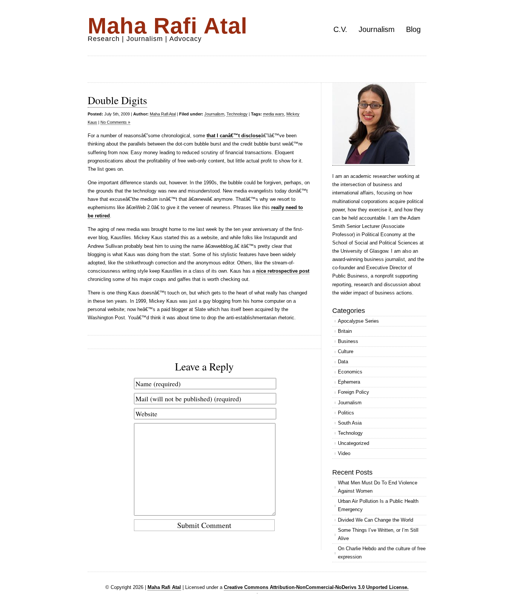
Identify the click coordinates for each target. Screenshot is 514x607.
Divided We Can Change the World (375, 520)
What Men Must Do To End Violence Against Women (377, 487)
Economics (350, 372)
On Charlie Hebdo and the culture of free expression (382, 553)
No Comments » (115, 122)
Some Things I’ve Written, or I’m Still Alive (378, 534)
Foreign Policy (353, 392)
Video (344, 453)
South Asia (350, 423)
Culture (345, 351)
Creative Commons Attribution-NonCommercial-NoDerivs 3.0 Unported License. (316, 587)
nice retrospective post (282, 271)
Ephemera (349, 382)
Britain (345, 331)
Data (343, 361)
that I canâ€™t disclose (234, 135)
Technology (237, 114)
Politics (346, 413)
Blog (413, 29)
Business (348, 341)
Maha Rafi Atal (168, 25)
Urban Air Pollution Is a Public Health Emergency (378, 505)
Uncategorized (353, 443)
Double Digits (117, 100)
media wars (273, 114)
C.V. (340, 29)
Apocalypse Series (358, 321)
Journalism (377, 29)
